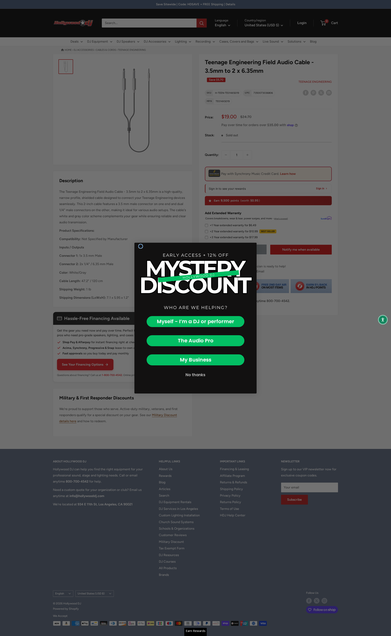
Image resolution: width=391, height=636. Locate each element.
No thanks (195, 375)
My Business (195, 359)
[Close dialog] (141, 246)
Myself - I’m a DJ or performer (195, 321)
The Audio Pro (195, 340)
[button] (383, 320)
